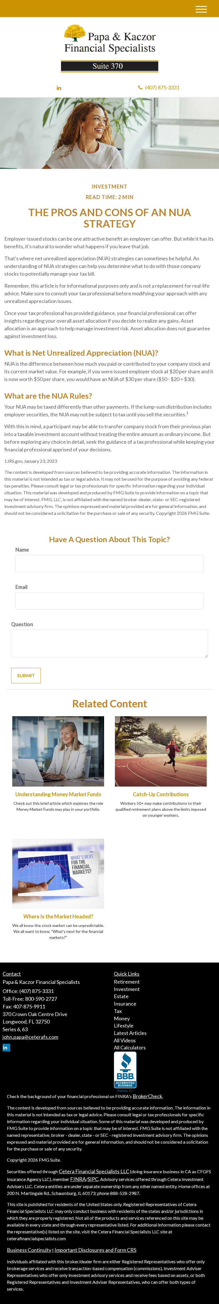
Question (22, 624)
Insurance (125, 1003)
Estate (121, 996)
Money (122, 1018)
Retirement (127, 981)
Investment (127, 989)
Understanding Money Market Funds (58, 794)
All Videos (125, 1040)
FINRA (78, 1179)
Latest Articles (130, 1033)
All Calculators (130, 1047)
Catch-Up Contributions (161, 794)
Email (21, 587)
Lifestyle (123, 1025)
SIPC (93, 1179)
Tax (118, 1011)
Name (22, 549)
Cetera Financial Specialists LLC (94, 1171)
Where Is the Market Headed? (58, 916)
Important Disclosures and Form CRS (95, 1250)
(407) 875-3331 (162, 87)
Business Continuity (29, 1250)
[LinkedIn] (59, 88)
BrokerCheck (147, 1096)
